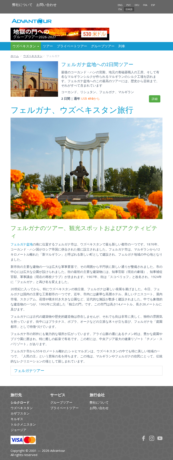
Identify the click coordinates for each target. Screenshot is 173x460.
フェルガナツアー (29, 370)
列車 (121, 46)
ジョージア (18, 430)
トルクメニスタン (23, 424)
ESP (153, 5)
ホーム (15, 56)
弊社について (22, 5)
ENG (120, 5)
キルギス (17, 419)
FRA (145, 5)
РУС (128, 5)
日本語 (129, 9)
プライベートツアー (72, 46)
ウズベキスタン (32, 56)
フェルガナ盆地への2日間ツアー (97, 64)
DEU (137, 5)
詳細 (155, 99)
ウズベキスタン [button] (24, 46)
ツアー (48, 46)
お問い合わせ (46, 5)
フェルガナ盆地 (22, 244)
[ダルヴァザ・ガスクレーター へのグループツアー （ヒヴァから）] (86, 27)
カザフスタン (20, 413)
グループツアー (103, 46)
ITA (120, 9)
